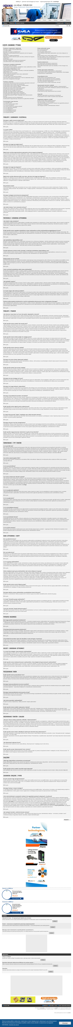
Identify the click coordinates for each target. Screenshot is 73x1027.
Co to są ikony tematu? (8, 112)
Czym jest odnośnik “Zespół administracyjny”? (47, 59)
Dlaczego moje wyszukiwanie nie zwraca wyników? (48, 78)
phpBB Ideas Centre (11, 790)
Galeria (61, 20)
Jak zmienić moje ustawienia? (10, 65)
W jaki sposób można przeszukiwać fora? (46, 77)
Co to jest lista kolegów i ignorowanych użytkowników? (49, 71)
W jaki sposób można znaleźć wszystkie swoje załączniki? (50, 96)
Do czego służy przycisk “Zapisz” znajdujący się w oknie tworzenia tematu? (17, 95)
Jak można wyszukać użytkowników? (45, 81)
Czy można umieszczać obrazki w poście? (12, 106)
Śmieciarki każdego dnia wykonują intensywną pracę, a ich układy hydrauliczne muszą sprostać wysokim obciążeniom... (27, 931)
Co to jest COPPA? (7, 50)
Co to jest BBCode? (7, 102)
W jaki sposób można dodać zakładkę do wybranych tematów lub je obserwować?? (52, 88)
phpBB (56, 1007)
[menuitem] (19, 23)
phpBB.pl (64, 262)
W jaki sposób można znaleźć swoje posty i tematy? (49, 82)
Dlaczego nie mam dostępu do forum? (12, 90)
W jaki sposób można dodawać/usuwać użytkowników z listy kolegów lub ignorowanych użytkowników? (53, 73)
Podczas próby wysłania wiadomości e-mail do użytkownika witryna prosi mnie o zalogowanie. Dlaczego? (18, 78)
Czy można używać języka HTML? (10, 104)
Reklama (68, 20)
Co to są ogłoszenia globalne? (10, 107)
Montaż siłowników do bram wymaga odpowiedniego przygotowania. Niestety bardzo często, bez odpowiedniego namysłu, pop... (29, 919)
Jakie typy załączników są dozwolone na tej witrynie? (49, 95)
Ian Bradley (42, 1007)
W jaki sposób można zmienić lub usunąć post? (14, 84)
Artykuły (55, 20)
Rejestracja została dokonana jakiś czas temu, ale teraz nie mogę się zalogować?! (18, 57)
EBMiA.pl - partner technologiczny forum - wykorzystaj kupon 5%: (34, 1)
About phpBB (17, 782)
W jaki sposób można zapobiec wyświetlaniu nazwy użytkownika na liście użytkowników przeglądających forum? (19, 67)
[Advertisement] (36, 943)
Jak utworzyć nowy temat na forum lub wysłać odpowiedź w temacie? (19, 83)
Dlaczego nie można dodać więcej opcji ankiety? (14, 87)
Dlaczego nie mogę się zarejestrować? (11, 51)
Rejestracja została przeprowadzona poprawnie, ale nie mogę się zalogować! (17, 54)
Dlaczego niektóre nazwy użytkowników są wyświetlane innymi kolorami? (53, 56)
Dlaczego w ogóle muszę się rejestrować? (12, 49)
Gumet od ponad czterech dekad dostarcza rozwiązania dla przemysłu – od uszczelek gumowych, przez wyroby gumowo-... (28, 925)
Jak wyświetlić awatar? (8, 75)
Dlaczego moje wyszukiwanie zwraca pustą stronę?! (49, 80)
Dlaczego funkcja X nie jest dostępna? (45, 101)
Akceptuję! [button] (65, 1023)
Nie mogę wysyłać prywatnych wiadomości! (47, 63)
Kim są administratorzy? (42, 49)
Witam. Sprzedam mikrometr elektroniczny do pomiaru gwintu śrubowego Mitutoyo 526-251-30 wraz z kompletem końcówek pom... (29, 964)
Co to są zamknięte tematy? (9, 111)
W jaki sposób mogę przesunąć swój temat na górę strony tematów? (18, 98)
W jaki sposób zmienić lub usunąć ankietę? (13, 89)
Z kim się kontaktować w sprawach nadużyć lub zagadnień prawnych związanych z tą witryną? (53, 104)
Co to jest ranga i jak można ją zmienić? (12, 76)
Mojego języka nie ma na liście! (10, 72)
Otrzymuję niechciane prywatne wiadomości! (47, 64)
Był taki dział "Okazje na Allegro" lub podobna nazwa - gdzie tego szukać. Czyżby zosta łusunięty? (23, 958)
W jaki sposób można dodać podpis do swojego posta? (16, 85)
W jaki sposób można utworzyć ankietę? (12, 86)
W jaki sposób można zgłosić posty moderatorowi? (14, 93)
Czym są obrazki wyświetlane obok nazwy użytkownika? (15, 74)
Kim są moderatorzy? (42, 50)
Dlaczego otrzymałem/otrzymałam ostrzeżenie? (14, 92)
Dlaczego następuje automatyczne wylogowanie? (14, 60)
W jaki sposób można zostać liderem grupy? (47, 55)
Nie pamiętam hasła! (8, 59)
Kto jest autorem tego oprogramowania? (46, 100)
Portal (39, 20)
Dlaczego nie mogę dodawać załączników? (13, 91)
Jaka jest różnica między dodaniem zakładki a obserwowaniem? (51, 86)
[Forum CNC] (8, 6)
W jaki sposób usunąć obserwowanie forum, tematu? (49, 91)
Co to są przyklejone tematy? (9, 110)
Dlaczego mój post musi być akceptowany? (13, 97)
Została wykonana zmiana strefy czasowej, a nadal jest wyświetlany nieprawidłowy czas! (18, 71)
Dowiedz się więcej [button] (14, 1024)
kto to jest (59, 799)
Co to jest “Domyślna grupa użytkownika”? (46, 58)
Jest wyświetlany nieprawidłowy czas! (11, 69)
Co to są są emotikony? (8, 105)
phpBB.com (6, 264)
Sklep (50, 20)
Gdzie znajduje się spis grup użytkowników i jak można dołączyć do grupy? (52, 54)
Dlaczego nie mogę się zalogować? (11, 55)
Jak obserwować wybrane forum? (44, 90)
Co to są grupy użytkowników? (44, 51)
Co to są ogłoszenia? (8, 108)
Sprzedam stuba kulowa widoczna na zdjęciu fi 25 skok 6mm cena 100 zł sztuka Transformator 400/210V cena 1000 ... (27, 970)
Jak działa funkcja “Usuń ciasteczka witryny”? (13, 61)
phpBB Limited (45, 780)
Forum (44, 20)
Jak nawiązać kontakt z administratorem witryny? (48, 105)
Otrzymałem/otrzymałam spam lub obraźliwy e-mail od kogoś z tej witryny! (52, 66)
